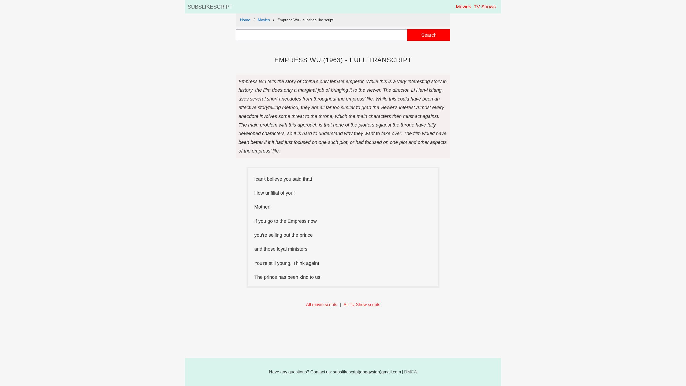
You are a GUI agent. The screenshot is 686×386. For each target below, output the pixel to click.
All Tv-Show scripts (362, 304)
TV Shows (485, 6)
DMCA (410, 372)
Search (429, 35)
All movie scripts (321, 304)
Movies (463, 6)
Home (245, 20)
